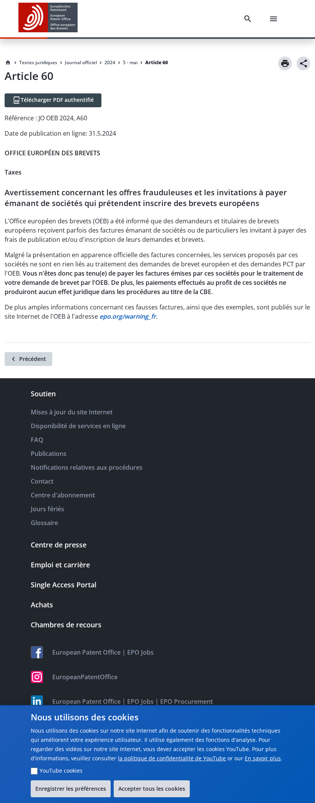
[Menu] (275, 19)
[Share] (303, 63)
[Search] (249, 19)
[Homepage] (8, 62)
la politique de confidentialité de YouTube (172, 758)
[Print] (285, 63)
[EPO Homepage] (48, 19)
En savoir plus (263, 758)
